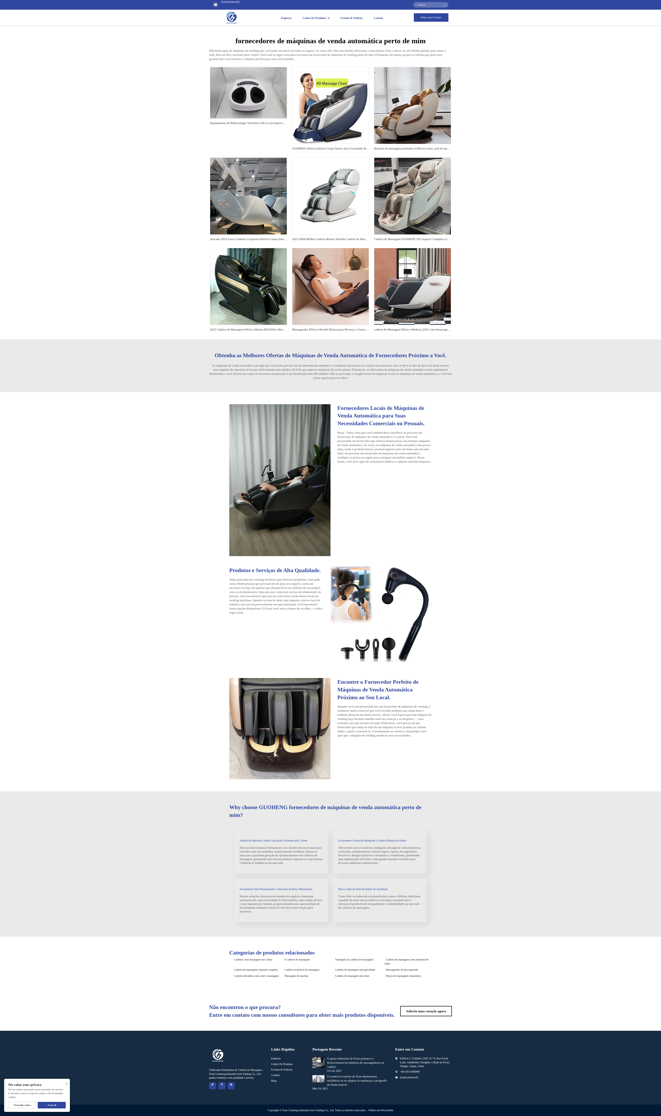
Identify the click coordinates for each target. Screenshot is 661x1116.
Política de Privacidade (381, 1110)
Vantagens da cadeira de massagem (354, 959)
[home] (231, 17)
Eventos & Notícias (351, 18)
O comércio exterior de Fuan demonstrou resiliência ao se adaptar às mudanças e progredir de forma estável (357, 1080)
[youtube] (231, 1085)
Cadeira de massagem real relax (352, 975)
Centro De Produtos (282, 1064)
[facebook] (221, 1085)
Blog (273, 1080)
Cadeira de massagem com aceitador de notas (406, 961)
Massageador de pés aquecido (402, 969)
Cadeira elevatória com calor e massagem (256, 975)
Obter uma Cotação (431, 17)
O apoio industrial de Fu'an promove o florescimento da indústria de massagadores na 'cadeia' (355, 1062)
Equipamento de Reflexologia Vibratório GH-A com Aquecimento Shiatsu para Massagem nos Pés (269, 123)
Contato (378, 18)
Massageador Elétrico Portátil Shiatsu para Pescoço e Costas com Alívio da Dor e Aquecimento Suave (354, 329)
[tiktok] (212, 1085)
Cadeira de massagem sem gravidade (355, 969)
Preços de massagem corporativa (403, 975)
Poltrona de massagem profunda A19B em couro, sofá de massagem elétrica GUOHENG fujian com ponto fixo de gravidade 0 (450, 148)
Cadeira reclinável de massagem (302, 969)
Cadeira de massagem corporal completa (256, 969)
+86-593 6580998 (409, 1071)
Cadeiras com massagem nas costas (253, 959)
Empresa (286, 18)
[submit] (444, 5)
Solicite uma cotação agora (426, 1011)
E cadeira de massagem (297, 959)
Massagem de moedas (296, 975)
